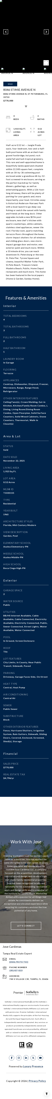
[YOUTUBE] (40, 1058)
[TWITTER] (33, 1058)
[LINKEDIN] (26, 1058)
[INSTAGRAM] (18, 1058)
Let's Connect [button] (26, 926)
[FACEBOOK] (11, 1058)
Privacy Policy (37, 1080)
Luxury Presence (33, 1066)
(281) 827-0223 (16, 970)
